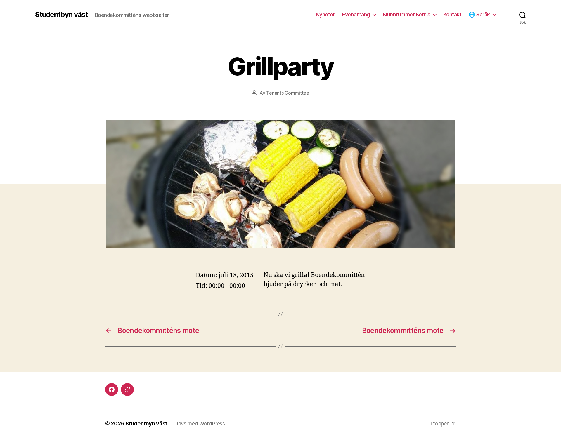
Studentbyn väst (61, 14)
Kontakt (453, 14)
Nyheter (325, 14)
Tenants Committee (287, 93)
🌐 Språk (479, 14)
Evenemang (356, 14)
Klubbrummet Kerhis (406, 14)
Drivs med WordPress (199, 423)
